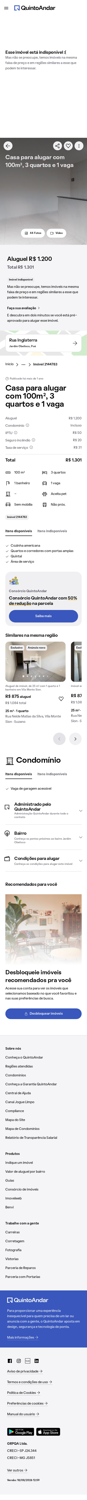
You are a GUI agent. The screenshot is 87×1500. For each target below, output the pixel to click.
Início (9, 364)
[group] (35, 684)
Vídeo (59, 233)
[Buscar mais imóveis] (8, 145)
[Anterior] (59, 739)
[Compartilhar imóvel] (57, 145)
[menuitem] (13, 364)
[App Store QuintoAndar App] (48, 1432)
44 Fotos (35, 233)
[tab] (18, 531)
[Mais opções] (79, 145)
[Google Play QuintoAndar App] (20, 1432)
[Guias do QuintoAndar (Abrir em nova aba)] (27, 1361)
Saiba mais (43, 616)
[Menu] (6, 8)
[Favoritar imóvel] (68, 145)
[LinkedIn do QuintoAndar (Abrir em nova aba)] (36, 1361)
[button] (43, 810)
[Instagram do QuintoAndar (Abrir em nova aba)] (18, 1361)
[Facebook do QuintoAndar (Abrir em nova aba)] (9, 1361)
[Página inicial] (34, 8)
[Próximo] (75, 739)
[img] (35, 662)
